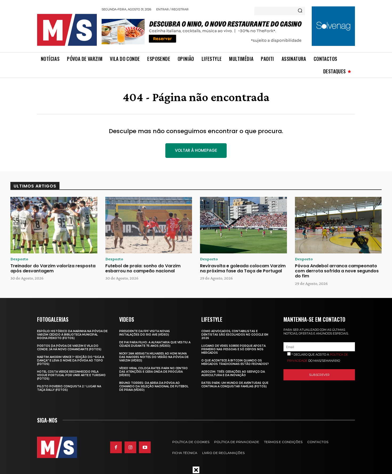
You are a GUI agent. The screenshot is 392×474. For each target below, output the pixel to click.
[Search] (300, 11)
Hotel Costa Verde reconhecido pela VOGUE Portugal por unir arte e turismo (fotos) (71, 375)
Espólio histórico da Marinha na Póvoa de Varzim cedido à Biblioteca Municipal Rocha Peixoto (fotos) (72, 334)
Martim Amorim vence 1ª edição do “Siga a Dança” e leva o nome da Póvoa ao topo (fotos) (70, 360)
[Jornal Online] (66, 30)
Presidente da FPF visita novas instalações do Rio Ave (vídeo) (144, 332)
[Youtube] (145, 447)
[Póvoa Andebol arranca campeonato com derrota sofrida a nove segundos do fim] (338, 225)
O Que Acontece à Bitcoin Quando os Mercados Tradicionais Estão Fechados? (235, 362)
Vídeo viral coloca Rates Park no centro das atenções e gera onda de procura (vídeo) (153, 372)
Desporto (19, 259)
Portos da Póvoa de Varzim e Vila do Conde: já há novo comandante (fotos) (69, 347)
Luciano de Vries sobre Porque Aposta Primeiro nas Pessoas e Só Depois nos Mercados (233, 349)
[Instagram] (130, 447)
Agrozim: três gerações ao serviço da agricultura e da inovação (233, 373)
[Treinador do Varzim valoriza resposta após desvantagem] (53, 225)
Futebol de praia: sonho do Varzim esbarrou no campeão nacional (143, 268)
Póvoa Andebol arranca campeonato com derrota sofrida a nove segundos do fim (337, 271)
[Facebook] (116, 447)
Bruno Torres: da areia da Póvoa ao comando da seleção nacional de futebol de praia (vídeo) (154, 386)
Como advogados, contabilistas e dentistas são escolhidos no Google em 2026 (234, 334)
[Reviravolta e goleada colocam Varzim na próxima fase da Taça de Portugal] (243, 225)
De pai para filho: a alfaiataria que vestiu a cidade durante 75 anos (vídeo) (154, 344)
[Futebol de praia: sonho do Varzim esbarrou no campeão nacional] (148, 225)
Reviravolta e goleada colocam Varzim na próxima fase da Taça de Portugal (243, 268)
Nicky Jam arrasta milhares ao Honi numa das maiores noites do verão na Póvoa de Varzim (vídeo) (154, 357)
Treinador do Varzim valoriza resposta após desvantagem (52, 268)
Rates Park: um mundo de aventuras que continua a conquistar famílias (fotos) (234, 384)
